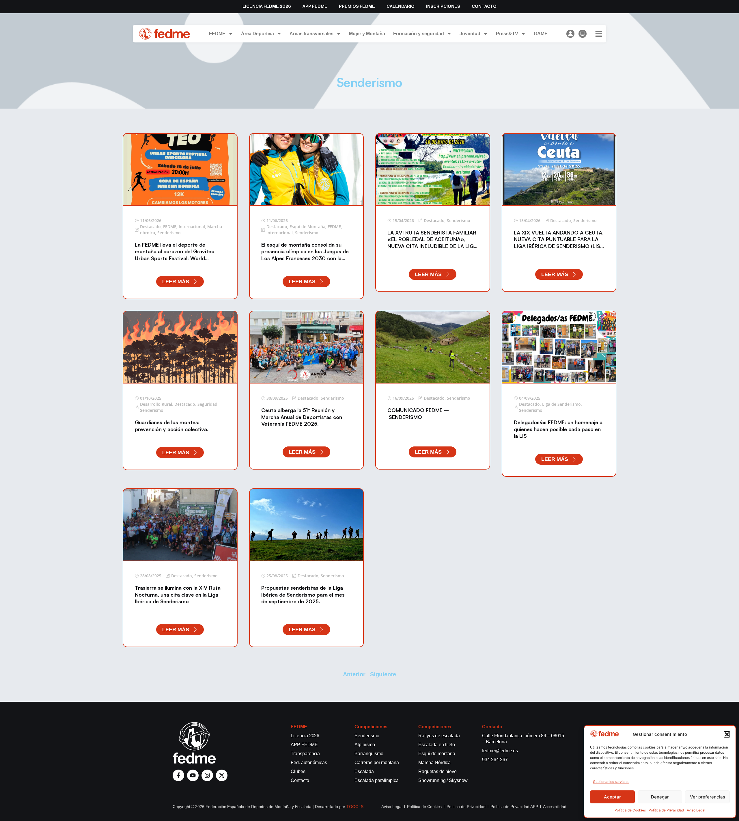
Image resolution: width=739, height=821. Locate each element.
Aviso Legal (696, 810)
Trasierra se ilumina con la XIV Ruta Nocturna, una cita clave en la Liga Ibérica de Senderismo (178, 594)
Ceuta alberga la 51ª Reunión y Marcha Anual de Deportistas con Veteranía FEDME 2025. (301, 417)
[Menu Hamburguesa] (598, 34)
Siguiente (383, 674)
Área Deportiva (257, 33)
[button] (727, 734)
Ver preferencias (707, 797)
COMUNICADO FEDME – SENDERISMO (418, 413)
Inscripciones (443, 6)
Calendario (401, 6)
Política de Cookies (630, 810)
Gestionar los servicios (611, 781)
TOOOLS (354, 806)
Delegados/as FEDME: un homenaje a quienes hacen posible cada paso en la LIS (558, 429)
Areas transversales (311, 33)
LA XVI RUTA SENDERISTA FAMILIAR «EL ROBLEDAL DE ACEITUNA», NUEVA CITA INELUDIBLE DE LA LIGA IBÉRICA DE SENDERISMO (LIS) (432, 242)
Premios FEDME (357, 6)
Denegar (660, 797)
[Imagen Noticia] (180, 169)
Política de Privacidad (666, 810)
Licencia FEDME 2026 (266, 6)
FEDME (217, 33)
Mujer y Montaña (367, 33)
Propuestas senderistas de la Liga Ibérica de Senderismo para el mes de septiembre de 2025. (303, 594)
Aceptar (612, 797)
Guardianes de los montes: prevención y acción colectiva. (171, 425)
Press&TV (507, 33)
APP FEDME (315, 6)
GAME (541, 33)
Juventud (470, 33)
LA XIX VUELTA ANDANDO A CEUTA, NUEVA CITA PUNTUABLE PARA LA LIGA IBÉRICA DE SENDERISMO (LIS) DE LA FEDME (559, 242)
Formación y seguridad (418, 33)
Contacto (484, 6)
